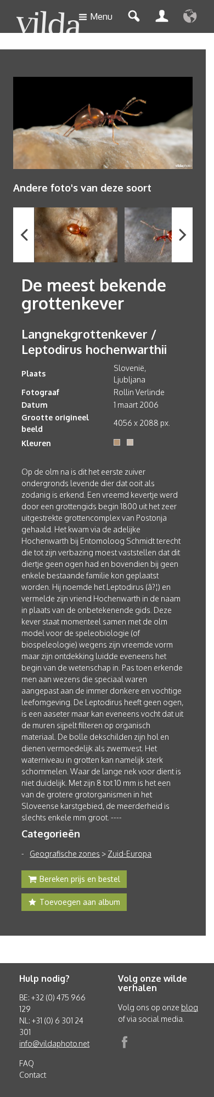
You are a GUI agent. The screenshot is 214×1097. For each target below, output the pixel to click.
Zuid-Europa (129, 853)
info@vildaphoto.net (54, 1043)
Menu (101, 16)
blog (189, 1007)
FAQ (26, 1063)
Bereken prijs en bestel (80, 879)
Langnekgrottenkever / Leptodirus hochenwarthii (94, 341)
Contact (32, 1074)
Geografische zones (65, 853)
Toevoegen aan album (80, 902)
